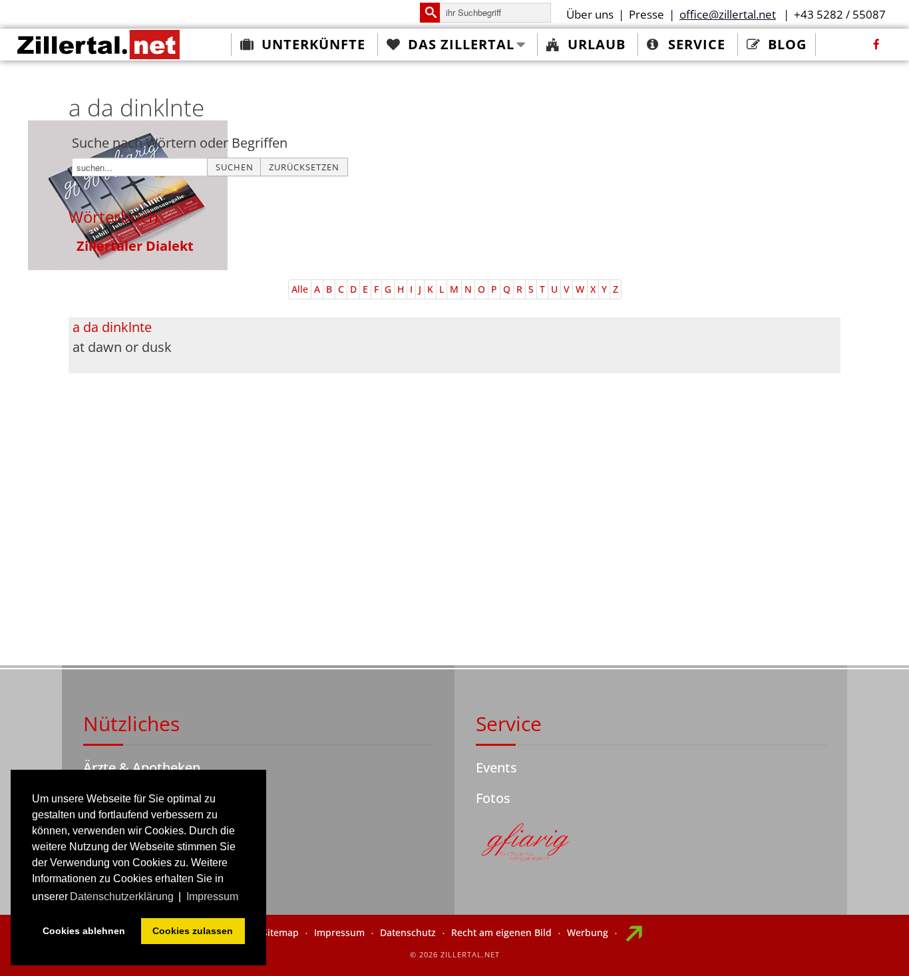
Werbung (587, 932)
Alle (299, 289)
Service (696, 44)
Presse (646, 14)
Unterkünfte (313, 44)
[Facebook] (876, 44)
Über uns (590, 14)
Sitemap (280, 932)
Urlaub (597, 44)
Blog (787, 44)
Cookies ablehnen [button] (84, 930)
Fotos (493, 798)
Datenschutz (408, 932)
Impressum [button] (212, 896)
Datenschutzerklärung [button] (122, 896)
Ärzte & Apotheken (141, 767)
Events (496, 767)
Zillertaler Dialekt (135, 246)
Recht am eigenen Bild (501, 932)
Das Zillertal (461, 44)
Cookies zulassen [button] (192, 930)
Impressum (339, 932)
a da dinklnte (112, 327)
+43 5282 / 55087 (840, 14)
